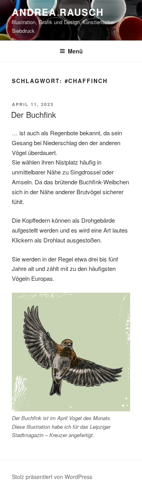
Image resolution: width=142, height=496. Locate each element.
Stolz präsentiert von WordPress (52, 477)
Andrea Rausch (58, 12)
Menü (75, 51)
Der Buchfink (33, 114)
